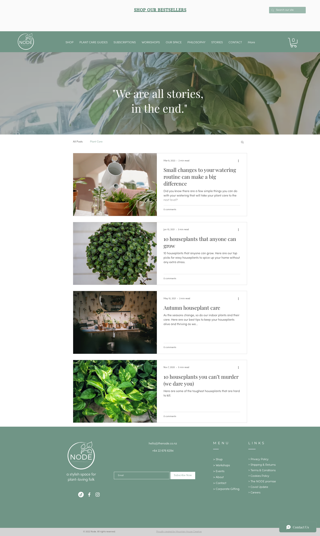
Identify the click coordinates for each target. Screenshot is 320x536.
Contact (221, 483)
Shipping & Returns (263, 464)
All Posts (78, 142)
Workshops (223, 465)
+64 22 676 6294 (163, 450)
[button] (173, 42)
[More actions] (239, 161)
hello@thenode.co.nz (163, 443)
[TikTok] (81, 494)
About (220, 477)
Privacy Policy (260, 459)
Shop (219, 459)
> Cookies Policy (258, 476)
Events (220, 471)
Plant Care (96, 142)
